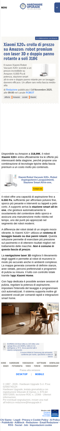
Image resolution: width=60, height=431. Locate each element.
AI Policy (55, 420)
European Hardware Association (46, 414)
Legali (17, 420)
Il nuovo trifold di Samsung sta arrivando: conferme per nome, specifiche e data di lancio (37, 355)
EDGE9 (6, 365)
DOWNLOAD (54, 362)
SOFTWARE (41, 362)
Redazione (32, 422)
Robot (30, 92)
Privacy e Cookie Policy (35, 420)
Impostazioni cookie (41, 425)
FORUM (37, 365)
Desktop (22, 374)
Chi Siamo (6, 420)
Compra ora (37, 189)
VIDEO (28, 365)
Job (26, 425)
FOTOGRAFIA (17, 365)
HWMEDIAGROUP (51, 365)
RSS (10, 425)
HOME (3, 362)
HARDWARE (14, 362)
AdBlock (19, 422)
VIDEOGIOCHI (27, 362)
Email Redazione (49, 422)
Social (18, 425)
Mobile (39, 374)
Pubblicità (7, 422)
